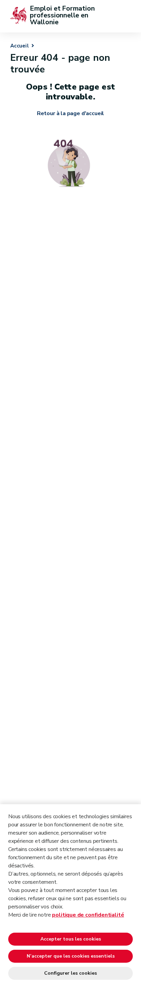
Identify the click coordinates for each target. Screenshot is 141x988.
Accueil (19, 45)
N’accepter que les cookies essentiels (71, 956)
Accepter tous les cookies (70, 939)
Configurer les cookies (70, 973)
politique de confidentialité (88, 915)
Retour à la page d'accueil (70, 113)
